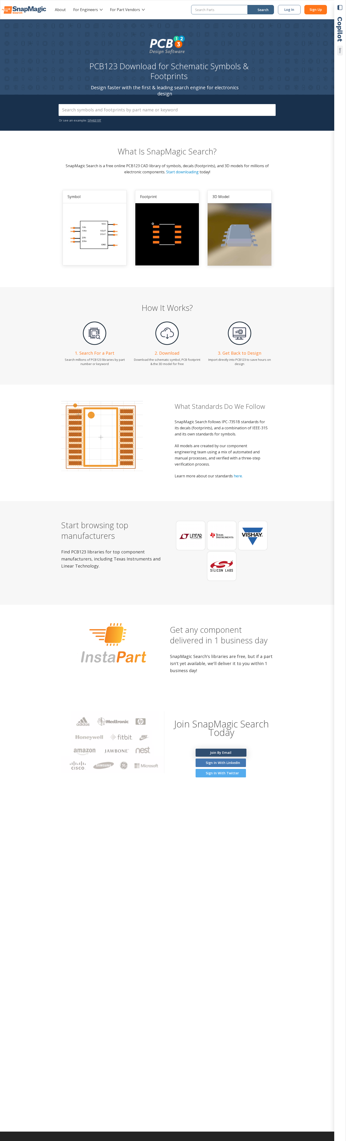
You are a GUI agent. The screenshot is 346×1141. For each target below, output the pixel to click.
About (60, 9)
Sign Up (316, 9)
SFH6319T (94, 120)
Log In (289, 9)
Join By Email (220, 752)
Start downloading (182, 172)
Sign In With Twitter (222, 773)
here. (238, 476)
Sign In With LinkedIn (222, 762)
